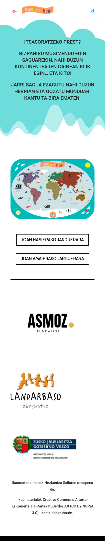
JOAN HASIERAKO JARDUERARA (52, 240)
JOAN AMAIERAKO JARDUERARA (52, 258)
